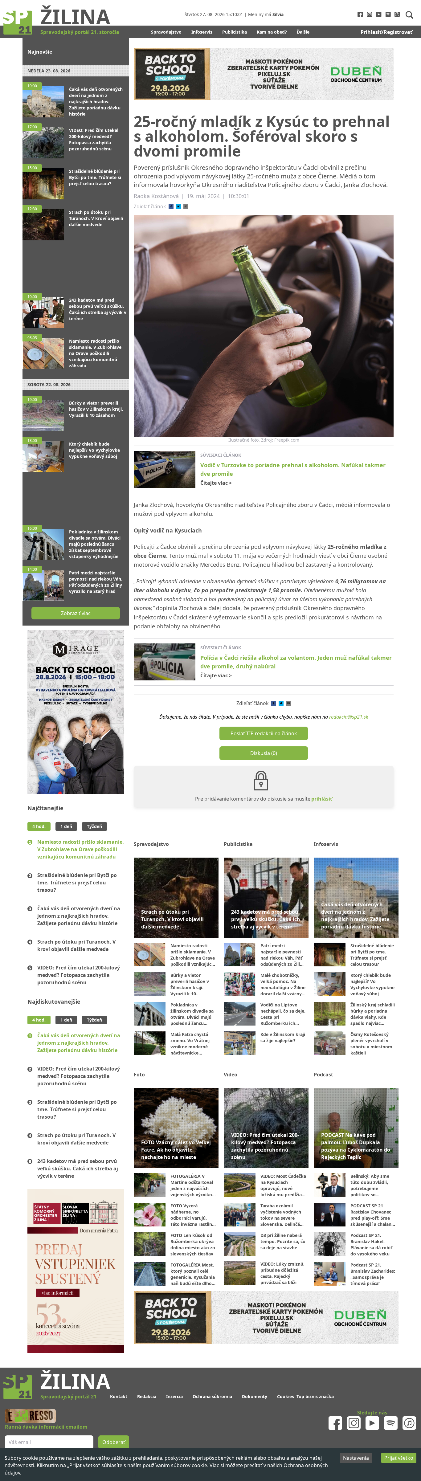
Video (230, 1074)
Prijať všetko (398, 1457)
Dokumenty (254, 1396)
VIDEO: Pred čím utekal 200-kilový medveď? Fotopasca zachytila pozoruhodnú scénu (78, 975)
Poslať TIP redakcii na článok (264, 733)
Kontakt (118, 1396)
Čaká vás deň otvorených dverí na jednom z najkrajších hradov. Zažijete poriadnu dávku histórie (78, 916)
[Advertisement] (75, 263)
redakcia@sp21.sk (348, 716)
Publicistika (234, 32)
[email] (185, 206)
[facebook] (171, 206)
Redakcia (146, 1396)
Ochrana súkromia (212, 1396)
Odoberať (113, 1442)
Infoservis (201, 32)
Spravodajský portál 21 (68, 1396)
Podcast (323, 1074)
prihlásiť (321, 798)
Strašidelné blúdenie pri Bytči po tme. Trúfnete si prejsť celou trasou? (77, 882)
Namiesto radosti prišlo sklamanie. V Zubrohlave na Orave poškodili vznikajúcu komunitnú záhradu (80, 849)
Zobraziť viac (76, 613)
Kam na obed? (272, 32)
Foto (139, 1074)
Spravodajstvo (166, 32)
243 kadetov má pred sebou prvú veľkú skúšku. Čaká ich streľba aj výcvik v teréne (77, 1168)
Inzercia (174, 1396)
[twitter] (178, 206)
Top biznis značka (315, 1396)
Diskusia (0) (263, 753)
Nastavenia (356, 1457)
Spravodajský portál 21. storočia (79, 32)
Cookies (285, 1396)
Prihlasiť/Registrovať (386, 32)
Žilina (75, 16)
